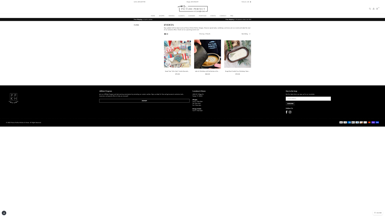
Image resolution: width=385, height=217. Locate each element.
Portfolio (202, 16)
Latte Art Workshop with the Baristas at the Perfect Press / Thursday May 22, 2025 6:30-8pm (207, 71)
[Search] (370, 8)
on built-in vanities (143, 19)
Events (213, 16)
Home (153, 16)
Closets (181, 16)
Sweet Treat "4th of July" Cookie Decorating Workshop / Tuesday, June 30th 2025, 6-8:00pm (177, 71)
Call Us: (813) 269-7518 (139, 2)
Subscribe (290, 103)
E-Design (191, 16)
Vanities (171, 16)
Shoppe (162, 16)
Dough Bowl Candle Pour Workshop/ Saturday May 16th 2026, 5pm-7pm (237, 71)
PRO (231, 16)
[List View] (167, 34)
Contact (223, 16)
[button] (4, 213)
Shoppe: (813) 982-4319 (192, 2)
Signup (144, 101)
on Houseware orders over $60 (238, 19)
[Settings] (373, 8)
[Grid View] (165, 34)
